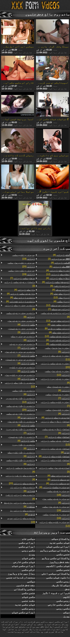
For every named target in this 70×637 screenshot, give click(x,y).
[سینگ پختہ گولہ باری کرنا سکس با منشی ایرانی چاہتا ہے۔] (52, 32)
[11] (56, 357)
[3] (59, 258)
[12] (58, 274)
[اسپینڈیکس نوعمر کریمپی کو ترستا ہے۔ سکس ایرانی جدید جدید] (52, 68)
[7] (59, 309)
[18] (58, 493)
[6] (60, 266)
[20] (55, 365)
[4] (61, 255)
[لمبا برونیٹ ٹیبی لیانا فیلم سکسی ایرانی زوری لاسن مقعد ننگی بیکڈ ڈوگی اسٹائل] (17, 104)
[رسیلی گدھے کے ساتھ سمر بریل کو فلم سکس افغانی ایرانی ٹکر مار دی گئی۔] (17, 140)
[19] (56, 508)
